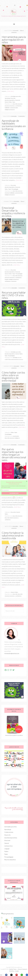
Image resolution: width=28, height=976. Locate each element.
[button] (14, 483)
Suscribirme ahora (14, 493)
